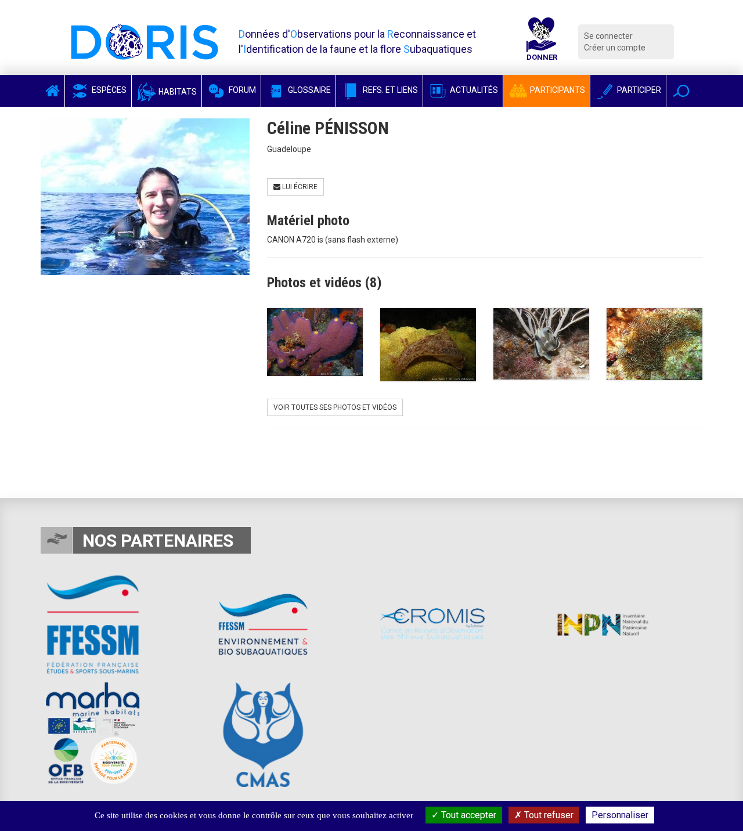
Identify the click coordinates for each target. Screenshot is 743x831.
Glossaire (308, 90)
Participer (638, 90)
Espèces (108, 90)
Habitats (177, 91)
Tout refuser (548, 815)
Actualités (473, 90)
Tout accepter (467, 815)
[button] (681, 91)
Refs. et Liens (389, 90)
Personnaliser (619, 815)
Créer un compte (614, 47)
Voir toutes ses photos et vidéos (334, 407)
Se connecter (608, 36)
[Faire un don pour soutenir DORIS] (541, 41)
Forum (241, 90)
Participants (556, 90)
